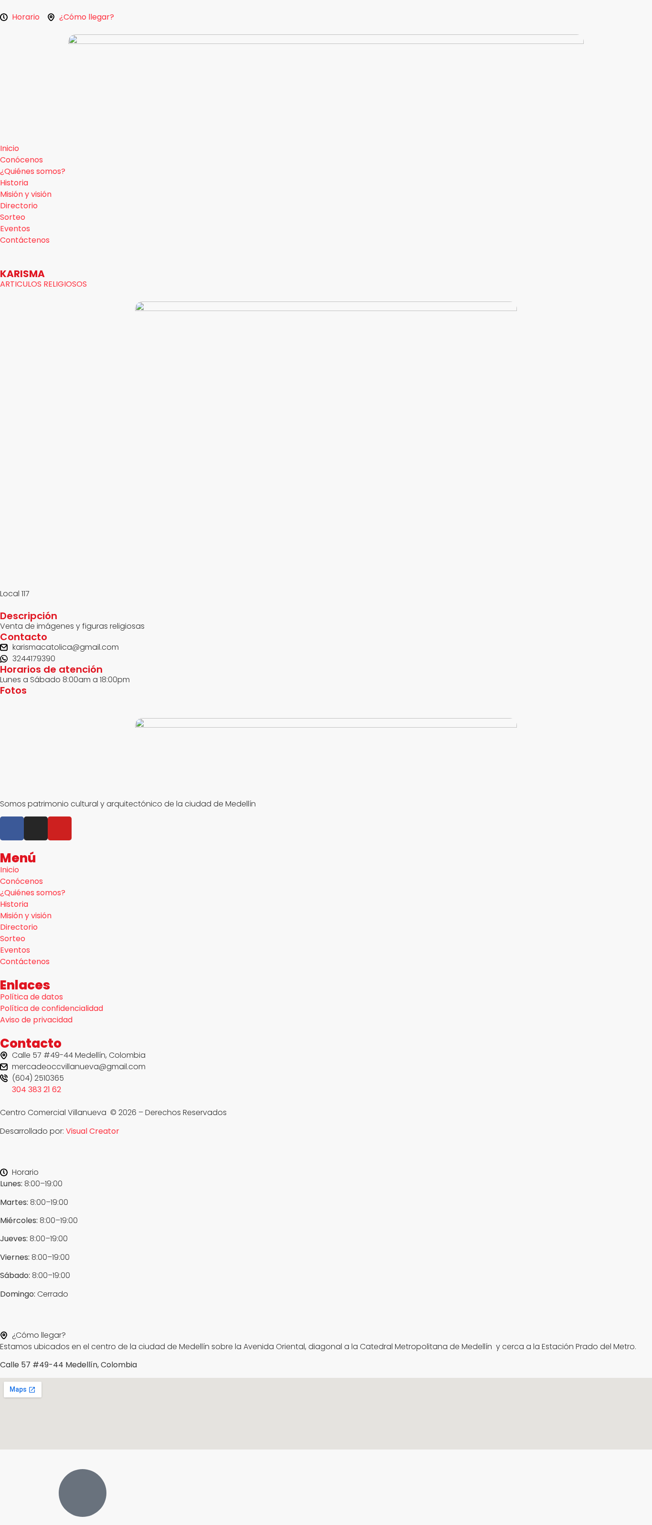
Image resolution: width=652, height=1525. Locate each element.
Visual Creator (92, 1131)
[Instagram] (36, 828)
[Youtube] (60, 828)
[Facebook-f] (12, 828)
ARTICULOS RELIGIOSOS (43, 284)
